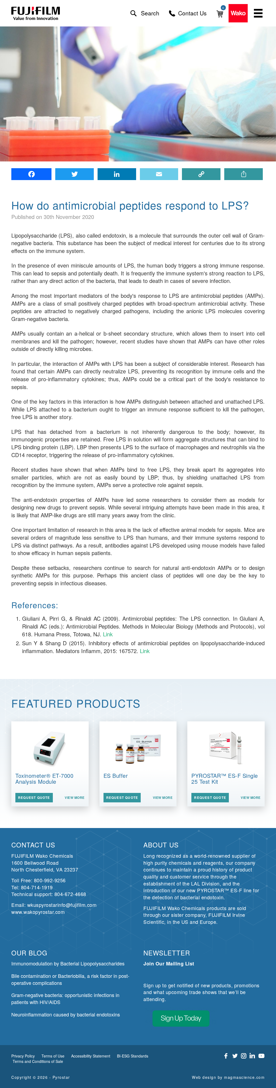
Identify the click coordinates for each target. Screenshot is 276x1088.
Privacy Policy (23, 1056)
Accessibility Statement (90, 1056)
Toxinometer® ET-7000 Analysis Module (44, 778)
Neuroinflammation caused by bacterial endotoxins (65, 1014)
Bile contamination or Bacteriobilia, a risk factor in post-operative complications (70, 979)
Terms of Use (53, 1056)
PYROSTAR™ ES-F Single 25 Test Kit (224, 778)
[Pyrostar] (35, 13)
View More (75, 797)
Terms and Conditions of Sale (38, 1061)
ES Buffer (116, 775)
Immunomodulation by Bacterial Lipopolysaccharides (68, 963)
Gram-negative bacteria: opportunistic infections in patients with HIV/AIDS (65, 998)
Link (108, 634)
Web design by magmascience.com (228, 1077)
